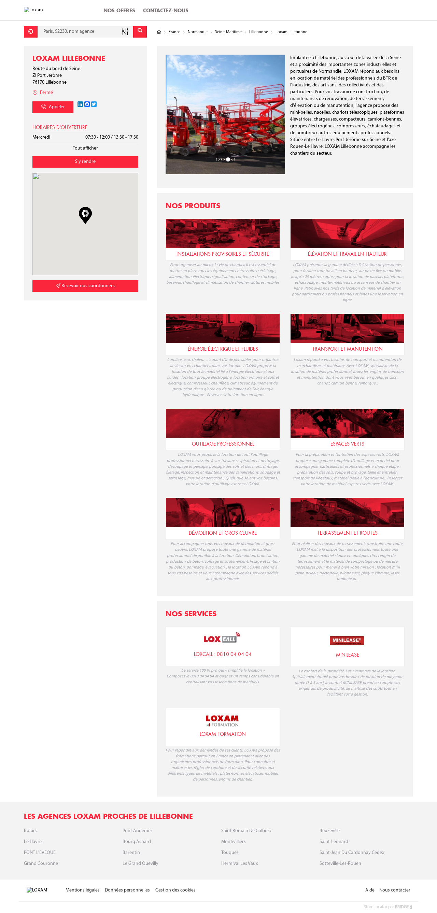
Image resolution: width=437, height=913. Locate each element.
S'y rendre (85, 161)
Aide (370, 890)
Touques (230, 852)
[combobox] (85, 32)
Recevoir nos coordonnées (87, 286)
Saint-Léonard (334, 841)
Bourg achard (137, 841)
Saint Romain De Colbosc (246, 830)
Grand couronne (41, 863)
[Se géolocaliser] (31, 32)
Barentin (131, 852)
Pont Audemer (137, 830)
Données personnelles (127, 890)
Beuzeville (330, 830)
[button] (85, 215)
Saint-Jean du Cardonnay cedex (352, 852)
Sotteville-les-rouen (340, 863)
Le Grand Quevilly (140, 863)
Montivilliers (233, 841)
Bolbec (31, 830)
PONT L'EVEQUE (40, 852)
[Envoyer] (140, 32)
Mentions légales (83, 890)
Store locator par (386, 907)
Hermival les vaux (239, 863)
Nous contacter (394, 890)
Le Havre (33, 841)
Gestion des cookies (175, 890)
